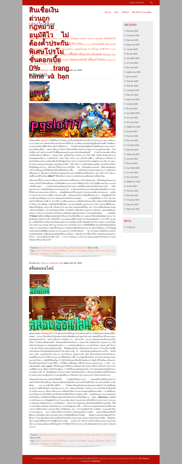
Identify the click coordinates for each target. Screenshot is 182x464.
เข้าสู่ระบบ (131, 227)
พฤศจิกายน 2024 (133, 127)
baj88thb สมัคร (57, 38)
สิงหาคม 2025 (132, 86)
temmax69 (53, 49)
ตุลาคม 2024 (132, 131)
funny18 (82, 38)
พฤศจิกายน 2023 (133, 182)
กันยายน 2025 (132, 81)
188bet (32, 38)
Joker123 (110, 38)
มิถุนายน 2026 (132, 40)
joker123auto (33, 44)
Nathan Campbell (49, 70)
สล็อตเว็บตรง (97, 59)
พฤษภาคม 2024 (133, 154)
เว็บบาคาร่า (34, 64)
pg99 (56, 44)
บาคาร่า (104, 48)
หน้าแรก (108, 12)
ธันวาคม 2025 (132, 67)
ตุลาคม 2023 (132, 186)
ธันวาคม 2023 (132, 177)
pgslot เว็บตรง (87, 44)
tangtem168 (42, 49)
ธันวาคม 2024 (132, 122)
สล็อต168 (84, 54)
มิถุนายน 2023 (132, 204)
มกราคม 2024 (132, 172)
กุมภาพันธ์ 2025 (133, 113)
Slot (107, 44)
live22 (40, 44)
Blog (116, 12)
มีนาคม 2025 (132, 109)
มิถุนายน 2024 (132, 150)
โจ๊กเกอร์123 (54, 64)
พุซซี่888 (64, 55)
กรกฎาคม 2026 (133, 35)
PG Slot (77, 44)
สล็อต (72, 54)
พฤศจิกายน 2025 (133, 72)
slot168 (113, 44)
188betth (39, 39)
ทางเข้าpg (93, 49)
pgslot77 (38, 75)
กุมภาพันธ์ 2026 (133, 58)
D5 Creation (144, 458)
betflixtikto (66, 38)
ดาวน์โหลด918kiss (66, 49)
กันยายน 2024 (132, 136)
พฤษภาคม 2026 (133, 45)
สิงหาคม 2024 (132, 140)
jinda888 (99, 38)
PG (52, 43)
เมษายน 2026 (132, 49)
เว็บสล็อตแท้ (56, 254)
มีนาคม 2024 (132, 163)
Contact (125, 12)
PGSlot (65, 43)
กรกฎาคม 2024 (133, 145)
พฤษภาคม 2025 (133, 99)
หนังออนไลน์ (111, 60)
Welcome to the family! (142, 12)
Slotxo (32, 49)
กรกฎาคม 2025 (133, 90)
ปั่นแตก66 (56, 55)
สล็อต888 (96, 54)
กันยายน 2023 (132, 191)
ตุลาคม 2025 (132, 77)
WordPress (96, 461)
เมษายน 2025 (132, 104)
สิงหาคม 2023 (132, 195)
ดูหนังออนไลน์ (81, 49)
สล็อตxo (51, 59)
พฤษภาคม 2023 (133, 209)
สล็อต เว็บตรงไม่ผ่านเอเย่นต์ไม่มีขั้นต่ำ (51, 251)
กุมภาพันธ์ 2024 (133, 168)
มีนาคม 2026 (132, 54)
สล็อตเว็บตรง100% (103, 251)
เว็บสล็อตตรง (44, 254)
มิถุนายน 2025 (132, 95)
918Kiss (47, 38)
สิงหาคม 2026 (132, 31)
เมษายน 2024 (132, 159)
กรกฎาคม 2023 (133, 200)
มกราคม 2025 (132, 118)
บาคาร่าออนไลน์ (44, 54)
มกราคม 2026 (132, 63)
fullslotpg (74, 38)
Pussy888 (98, 44)
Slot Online (47, 248)
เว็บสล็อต (43, 64)
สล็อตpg (106, 54)
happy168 (91, 39)
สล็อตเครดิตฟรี (78, 59)
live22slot (45, 44)
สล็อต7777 (72, 251)
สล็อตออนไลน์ (62, 60)
